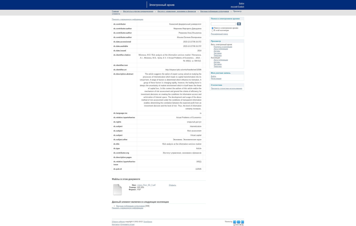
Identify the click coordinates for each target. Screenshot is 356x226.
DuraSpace (148, 222)
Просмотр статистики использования (226, 88)
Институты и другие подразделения (138, 11)
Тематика (218, 55)
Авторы (217, 51)
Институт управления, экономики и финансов (177, 11)
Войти (241, 3)
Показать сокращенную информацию (127, 19)
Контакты (115, 224)
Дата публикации (221, 49)
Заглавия (218, 53)
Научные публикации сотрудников (214, 11)
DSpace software (118, 222)
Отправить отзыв (127, 224)
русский (234, 7)
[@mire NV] (238, 223)
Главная (115, 11)
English (241, 7)
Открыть (172, 185)
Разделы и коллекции (223, 47)
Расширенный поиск (219, 34)
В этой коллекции (221, 30)
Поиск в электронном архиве (226, 28)
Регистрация (216, 79)
